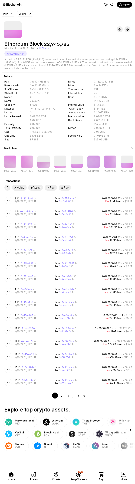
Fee (52, 187)
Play (5, 13)
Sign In (126, 4)
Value (20, 187)
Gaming (23, 13)
